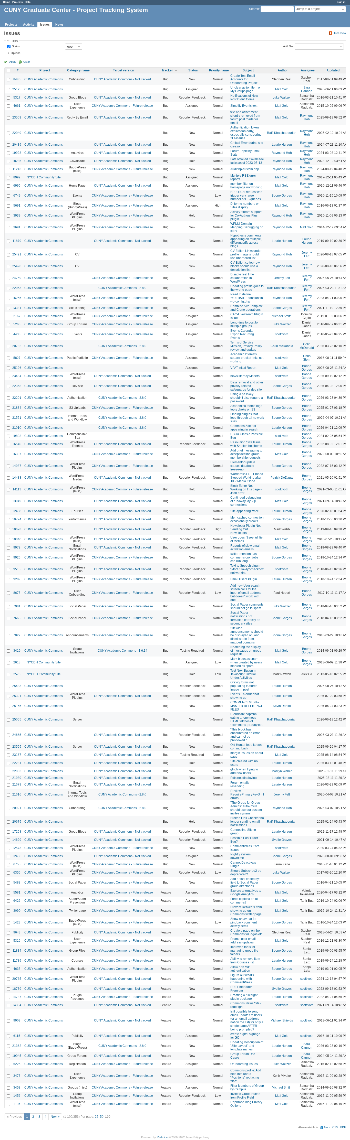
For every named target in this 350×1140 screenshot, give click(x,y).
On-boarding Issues (244, 1064)
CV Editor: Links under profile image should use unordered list (246, 254)
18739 (16, 989)
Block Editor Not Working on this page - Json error (246, 489)
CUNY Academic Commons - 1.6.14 (122, 650)
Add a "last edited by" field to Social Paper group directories (245, 882)
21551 (16, 418)
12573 (16, 848)
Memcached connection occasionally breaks (247, 519)
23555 (16, 746)
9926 (16, 557)
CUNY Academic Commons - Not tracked (122, 79)
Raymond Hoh (307, 117)
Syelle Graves (282, 840)
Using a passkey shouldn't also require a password (246, 397)
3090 (16, 910)
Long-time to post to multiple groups (244, 324)
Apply (12, 61)
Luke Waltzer (282, 97)
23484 (16, 376)
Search (254, 9)
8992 (16, 177)
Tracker (167, 70)
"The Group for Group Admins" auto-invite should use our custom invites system (246, 808)
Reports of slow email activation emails (245, 547)
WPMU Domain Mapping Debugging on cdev (246, 227)
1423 (16, 922)
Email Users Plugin (243, 579)
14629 (16, 840)
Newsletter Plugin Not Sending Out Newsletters (245, 529)
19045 (16, 1056)
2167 (16, 316)
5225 (16, 1064)
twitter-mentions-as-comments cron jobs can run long (244, 557)
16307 (16, 454)
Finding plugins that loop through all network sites (247, 417)
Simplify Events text (243, 105)
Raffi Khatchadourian (281, 133)
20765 (16, 979)
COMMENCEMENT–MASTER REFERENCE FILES (246, 706)
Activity (28, 24)
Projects (17, 2)
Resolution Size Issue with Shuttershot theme (246, 444)
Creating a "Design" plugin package (244, 997)
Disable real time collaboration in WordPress (242, 278)
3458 (16, 1087)
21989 (16, 778)
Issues (45, 24)
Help (27, 2)
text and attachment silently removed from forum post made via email (245, 117)
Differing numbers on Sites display (245, 205)
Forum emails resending (239, 784)
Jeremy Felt (307, 254)
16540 (16, 444)
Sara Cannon (306, 89)
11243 (17, 169)
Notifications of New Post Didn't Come (244, 97)
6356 (16, 872)
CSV (335, 1127)
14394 (16, 1005)
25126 (16, 368)
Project (44, 70)
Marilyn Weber (282, 771)
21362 (16, 1046)
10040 (16, 539)
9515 (16, 569)
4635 (16, 969)
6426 (16, 900)
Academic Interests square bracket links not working (246, 357)
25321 (16, 696)
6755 (16, 864)
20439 (16, 144)
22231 (16, 763)
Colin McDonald (282, 346)
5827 (16, 358)
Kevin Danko (282, 706)
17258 (16, 831)
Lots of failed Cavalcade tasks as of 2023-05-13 (247, 161)
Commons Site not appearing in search (244, 427)
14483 (16, 477)
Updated (333, 70)
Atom (327, 1127)
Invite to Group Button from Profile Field (245, 1095)
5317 (16, 97)
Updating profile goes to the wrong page (247, 288)
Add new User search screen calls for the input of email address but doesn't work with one (245, 593)
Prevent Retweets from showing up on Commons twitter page (246, 910)
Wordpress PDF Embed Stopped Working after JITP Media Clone (246, 477)
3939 (16, 215)
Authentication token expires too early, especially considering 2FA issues (246, 133)
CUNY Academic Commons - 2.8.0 (122, 288)
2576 (16, 674)
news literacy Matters (245, 376)
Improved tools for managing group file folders (244, 950)
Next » (55, 1117)
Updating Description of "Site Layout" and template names (246, 1045)
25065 (16, 719)
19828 (16, 436)
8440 (16, 79)
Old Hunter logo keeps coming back (246, 746)
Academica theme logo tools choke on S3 (246, 407)
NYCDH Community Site (44, 177)
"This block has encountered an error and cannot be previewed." (245, 735)
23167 (16, 755)
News (59, 24)
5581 (16, 892)
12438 (16, 511)
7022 (16, 635)
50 (102, 1117)
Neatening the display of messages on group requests (245, 650)
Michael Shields (282, 1020)
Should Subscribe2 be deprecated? (245, 872)
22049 (16, 133)
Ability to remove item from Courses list (245, 960)
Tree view (340, 33)
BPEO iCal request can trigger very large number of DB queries (246, 195)
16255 (16, 298)
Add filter (288, 46)
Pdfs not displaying (243, 778)
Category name (78, 70)
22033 (16, 771)
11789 (17, 960)
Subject (248, 70)
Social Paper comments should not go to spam (246, 606)
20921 (16, 808)
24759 (16, 278)
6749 (16, 195)
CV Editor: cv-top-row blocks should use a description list (245, 266)
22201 (16, 398)
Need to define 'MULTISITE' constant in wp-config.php (246, 298)
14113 (17, 489)
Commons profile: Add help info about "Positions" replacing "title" (245, 1076)
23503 (16, 117)
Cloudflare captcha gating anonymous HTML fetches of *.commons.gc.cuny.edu (246, 719)
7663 (16, 618)
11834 (17, 950)
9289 (16, 579)
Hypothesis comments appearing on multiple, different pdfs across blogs (246, 241)
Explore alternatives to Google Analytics (245, 892)
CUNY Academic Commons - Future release (122, 105)
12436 (16, 856)
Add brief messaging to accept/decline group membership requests (246, 454)
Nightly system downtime (240, 856)
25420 (16, 266)
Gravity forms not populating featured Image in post (244, 686)
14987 (16, 466)
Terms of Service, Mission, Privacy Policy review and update (246, 346)
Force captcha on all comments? (244, 900)
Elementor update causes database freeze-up (242, 465)
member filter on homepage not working (246, 185)
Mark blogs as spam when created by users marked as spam (246, 662)
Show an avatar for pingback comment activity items (243, 922)
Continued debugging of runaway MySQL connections (245, 501)
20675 (16, 821)
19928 (16, 153)
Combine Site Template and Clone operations (246, 307)
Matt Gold (282, 89)
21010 (16, 427)
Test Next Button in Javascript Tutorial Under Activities (243, 674)
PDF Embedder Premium (241, 988)
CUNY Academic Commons (43, 79)
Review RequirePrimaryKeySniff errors (247, 794)
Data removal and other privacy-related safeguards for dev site (246, 386)
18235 (16, 161)
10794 (16, 519)
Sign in (341, 2)
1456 (16, 1096)
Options (15, 53)
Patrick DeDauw (282, 477)
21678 (16, 784)
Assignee (308, 70)
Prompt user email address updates (243, 940)
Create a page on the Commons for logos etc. (246, 932)
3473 (16, 1076)
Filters (14, 40)
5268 (16, 324)
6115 (16, 1036)
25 (96, 1117)
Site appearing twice (244, 511)
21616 (16, 794)
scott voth (281, 334)
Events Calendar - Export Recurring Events (242, 334)
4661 (16, 105)
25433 (16, 686)
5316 (16, 940)
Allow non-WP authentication (240, 968)
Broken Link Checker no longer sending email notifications (247, 821)
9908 (16, 1020)
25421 (16, 254)
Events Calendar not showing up (244, 696)
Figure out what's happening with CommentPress (242, 978)
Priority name (219, 70)
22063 (16, 288)
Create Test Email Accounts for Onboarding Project (244, 79)
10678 (16, 529)
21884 (16, 408)
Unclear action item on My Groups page (246, 89)
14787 (16, 997)
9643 (16, 932)
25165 (16, 706)
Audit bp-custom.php (244, 169)
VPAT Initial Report (243, 368)
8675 (16, 593)
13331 (16, 308)
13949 (16, 501)
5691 (16, 205)
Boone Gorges (282, 195)
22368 (16, 386)
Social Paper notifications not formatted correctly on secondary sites (245, 618)
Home (6, 2)
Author (283, 70)
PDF (343, 1127)
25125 (16, 89)
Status (15, 46)
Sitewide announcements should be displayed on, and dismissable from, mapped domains (246, 635)
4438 (16, 334)
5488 (16, 882)
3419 (16, 650)
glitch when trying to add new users (244, 771)
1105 (16, 1104)
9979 (16, 547)
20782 (16, 346)
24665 (16, 735)
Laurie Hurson (282, 144)
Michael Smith (282, 316)
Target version (123, 70)
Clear (26, 61)
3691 (16, 227)
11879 (17, 241)
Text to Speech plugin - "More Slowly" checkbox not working (247, 569)
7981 (16, 606)
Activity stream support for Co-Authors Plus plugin (246, 215)
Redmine (162, 1137)
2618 (16, 662)
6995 (16, 185)
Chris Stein (307, 357)
